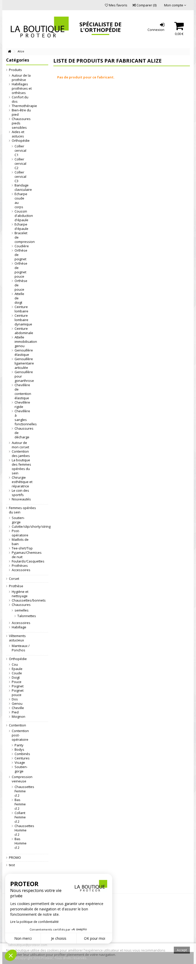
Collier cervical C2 (20, 163)
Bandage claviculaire (20, 187)
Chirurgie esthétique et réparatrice (22, 481)
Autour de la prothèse (21, 77)
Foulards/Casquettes (22, 561)
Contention (17, 725)
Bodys (19, 749)
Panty (19, 745)
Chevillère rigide (20, 404)
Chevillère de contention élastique (20, 391)
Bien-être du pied (21, 112)
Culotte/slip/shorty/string (22, 526)
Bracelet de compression (20, 237)
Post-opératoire (20, 533)
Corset (14, 579)
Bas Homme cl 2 (20, 843)
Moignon (18, 716)
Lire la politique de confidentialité (34, 922)
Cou (15, 664)
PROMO (15, 857)
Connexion (156, 29)
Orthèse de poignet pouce (20, 270)
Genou (17, 703)
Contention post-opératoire (20, 735)
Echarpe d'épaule (20, 226)
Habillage (19, 627)
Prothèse (16, 586)
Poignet (17, 686)
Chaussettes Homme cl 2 (20, 830)
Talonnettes (17, 616)
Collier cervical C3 (20, 176)
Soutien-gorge (18, 520)
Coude (17, 673)
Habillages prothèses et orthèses (22, 88)
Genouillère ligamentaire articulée (20, 363)
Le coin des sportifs (20, 492)
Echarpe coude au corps (20, 200)
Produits (15, 70)
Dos (15, 699)
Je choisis (58, 938)
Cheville (18, 708)
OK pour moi (94, 938)
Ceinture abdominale (20, 330)
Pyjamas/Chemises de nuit (22, 554)
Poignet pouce (17, 692)
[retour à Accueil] (9, 51)
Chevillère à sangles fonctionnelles (20, 417)
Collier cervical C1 (20, 150)
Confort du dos (20, 99)
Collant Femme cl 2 (20, 817)
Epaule (17, 669)
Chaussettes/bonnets (22, 600)
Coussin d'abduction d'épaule (20, 215)
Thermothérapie (22, 106)
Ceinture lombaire (20, 309)
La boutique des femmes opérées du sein (21, 466)
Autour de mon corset (20, 445)
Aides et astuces (18, 134)
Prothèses (20, 565)
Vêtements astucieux (17, 638)
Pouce (16, 682)
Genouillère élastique (20, 352)
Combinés (20, 754)
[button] (11, 955)
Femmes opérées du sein (22, 510)
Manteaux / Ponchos (21, 648)
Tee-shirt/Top (22, 548)
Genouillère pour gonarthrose (20, 376)
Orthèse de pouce (20, 285)
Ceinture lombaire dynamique (20, 319)
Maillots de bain (20, 541)
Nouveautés (21, 499)
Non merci (23, 938)
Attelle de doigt (19, 298)
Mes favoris (117, 5)
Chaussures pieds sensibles (21, 123)
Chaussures (21, 605)
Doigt (16, 677)
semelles (20, 610)
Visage (20, 762)
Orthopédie (21, 140)
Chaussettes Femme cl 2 (20, 791)
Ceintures (20, 758)
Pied (15, 712)
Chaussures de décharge (20, 432)
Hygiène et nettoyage (20, 594)
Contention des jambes (21, 453)
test (12, 865)
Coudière (20, 246)
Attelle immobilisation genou (20, 341)
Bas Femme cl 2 (20, 804)
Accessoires (21, 570)
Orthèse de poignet (20, 254)
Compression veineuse (22, 779)
